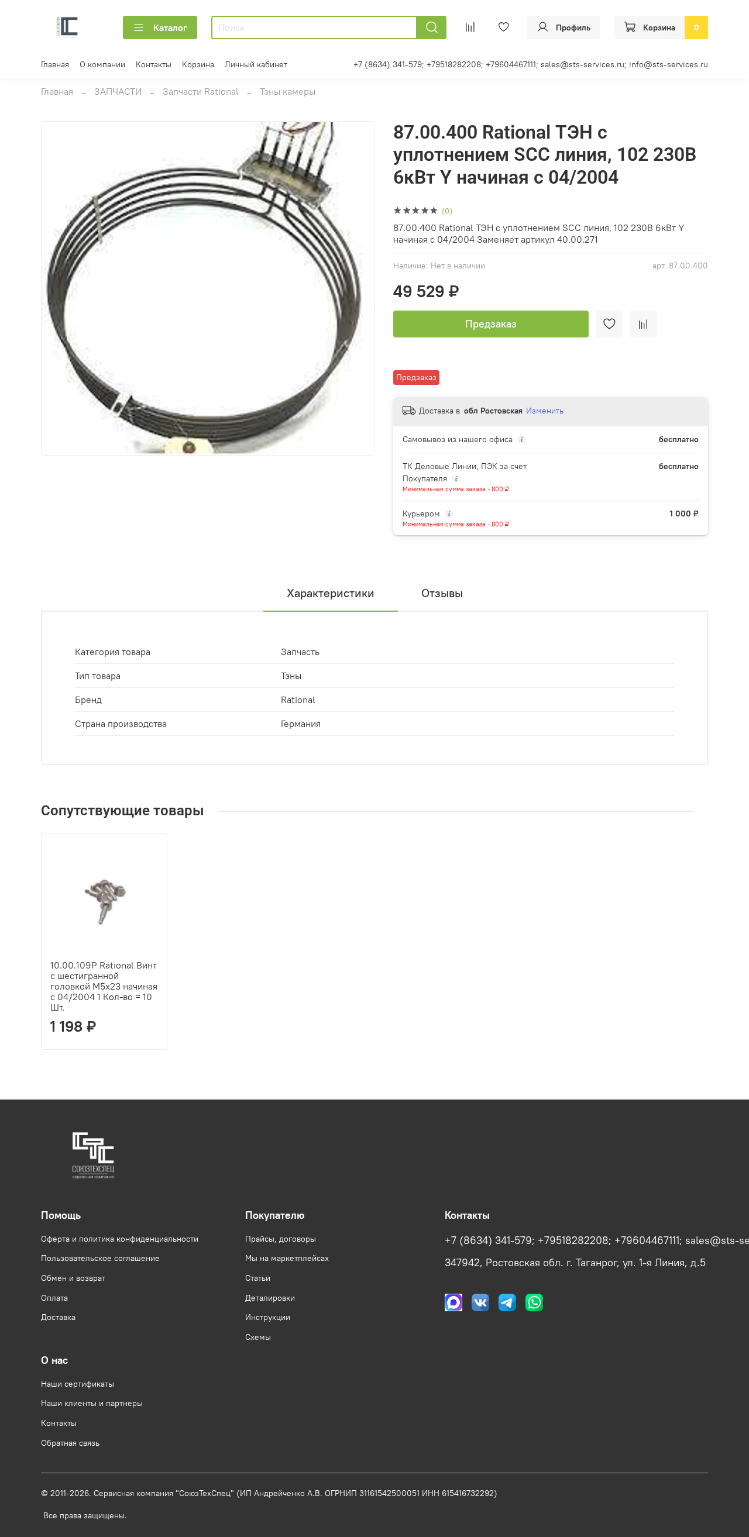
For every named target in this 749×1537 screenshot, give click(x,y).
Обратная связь (70, 1443)
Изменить (545, 410)
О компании (102, 64)
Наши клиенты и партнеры (92, 1403)
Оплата (54, 1298)
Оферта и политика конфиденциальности (119, 1238)
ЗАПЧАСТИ (118, 91)
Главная (55, 64)
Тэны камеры (287, 91)
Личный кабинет (256, 64)
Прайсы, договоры (280, 1238)
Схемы (258, 1337)
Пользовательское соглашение (100, 1258)
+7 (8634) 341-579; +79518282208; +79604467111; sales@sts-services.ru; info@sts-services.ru (530, 64)
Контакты (153, 64)
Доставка (58, 1317)
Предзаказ (491, 323)
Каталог (170, 27)
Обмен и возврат (73, 1278)
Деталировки (270, 1298)
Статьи (257, 1278)
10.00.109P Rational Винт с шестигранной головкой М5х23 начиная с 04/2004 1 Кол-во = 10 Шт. (103, 986)
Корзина (198, 64)
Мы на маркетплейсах (287, 1258)
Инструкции (267, 1317)
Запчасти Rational (201, 91)
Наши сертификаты (77, 1384)
